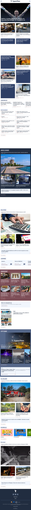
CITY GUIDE (4, 331)
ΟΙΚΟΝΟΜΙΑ (4, 271)
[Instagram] (15, 494)
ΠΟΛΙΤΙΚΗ (3, 210)
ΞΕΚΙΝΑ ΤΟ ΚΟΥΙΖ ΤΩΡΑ (5, 374)
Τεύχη (15, 498)
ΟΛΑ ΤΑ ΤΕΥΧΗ (3, 327)
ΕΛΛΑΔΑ (3, 442)
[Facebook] (13, 494)
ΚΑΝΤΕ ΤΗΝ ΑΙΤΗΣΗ (4, 305)
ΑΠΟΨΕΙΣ (3, 259)
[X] (17, 494)
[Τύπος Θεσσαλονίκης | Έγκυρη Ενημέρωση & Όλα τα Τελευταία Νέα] (15, 1)
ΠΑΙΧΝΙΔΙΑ (4, 427)
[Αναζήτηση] (30, 1)
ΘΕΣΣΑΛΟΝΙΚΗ (5, 150)
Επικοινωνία (15, 496)
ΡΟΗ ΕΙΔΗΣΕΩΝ (4, 110)
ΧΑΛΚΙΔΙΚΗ (4, 379)
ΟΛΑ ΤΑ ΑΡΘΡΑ (3, 135)
